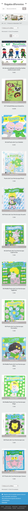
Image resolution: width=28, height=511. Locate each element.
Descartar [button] (4, 502)
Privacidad (14, 506)
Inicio (4, 23)
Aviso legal (8, 506)
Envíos (14, 508)
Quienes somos (22, 506)
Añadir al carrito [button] (14, 64)
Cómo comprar (7, 508)
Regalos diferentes (14, 4)
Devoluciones (20, 508)
